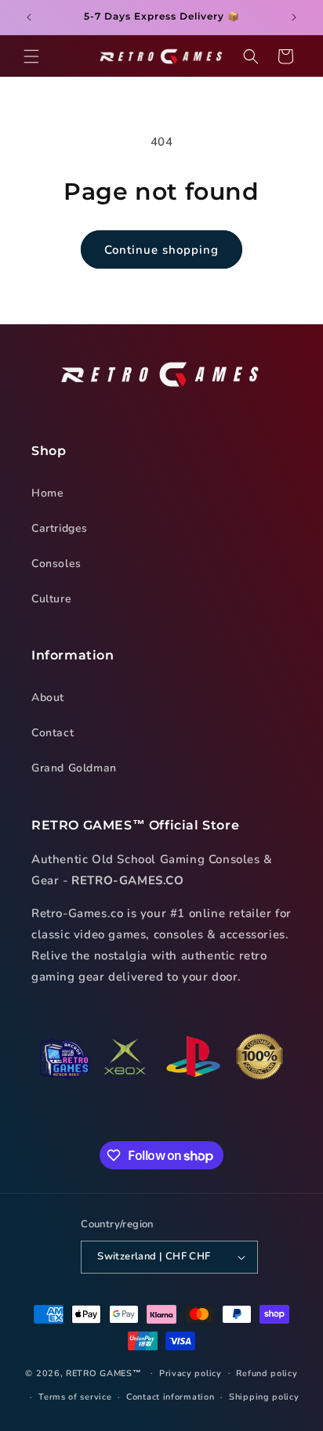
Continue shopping (161, 250)
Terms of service (74, 1397)
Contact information (170, 1397)
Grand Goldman (74, 768)
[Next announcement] (294, 17)
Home (47, 493)
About (47, 697)
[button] (31, 56)
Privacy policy (190, 1373)
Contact (52, 732)
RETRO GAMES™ (103, 1373)
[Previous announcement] (29, 17)
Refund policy (266, 1373)
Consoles (56, 563)
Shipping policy (264, 1397)
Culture (51, 598)
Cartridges (59, 528)
